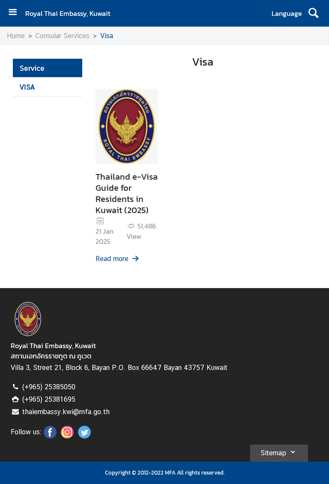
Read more (112, 259)
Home (16, 36)
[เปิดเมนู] (15, 13)
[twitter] (84, 436)
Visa (106, 36)
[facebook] (50, 436)
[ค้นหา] (313, 13)
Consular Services (63, 36)
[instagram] (67, 436)
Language (287, 13)
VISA (27, 87)
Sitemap (273, 453)
